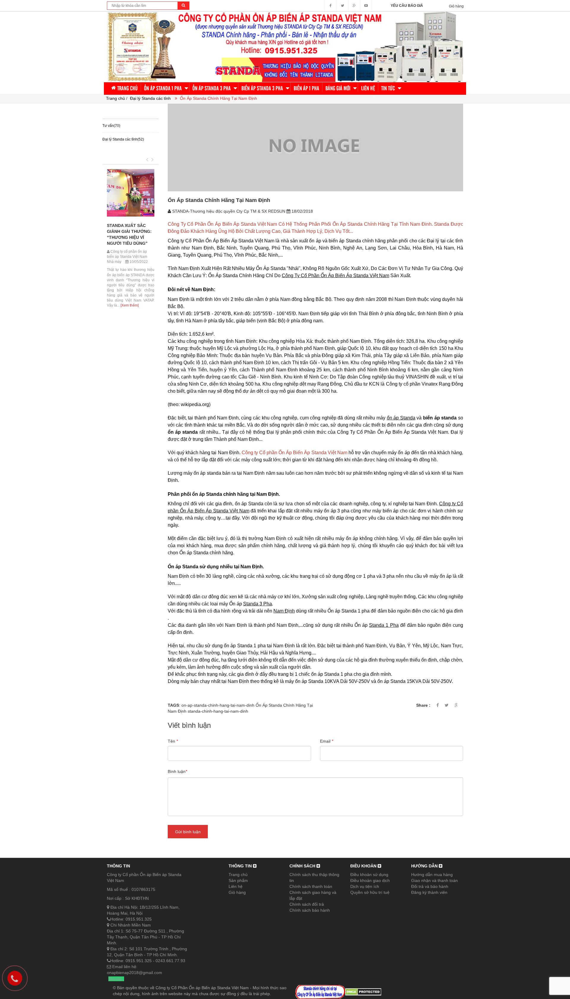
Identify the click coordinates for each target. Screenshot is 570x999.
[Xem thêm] (129, 305)
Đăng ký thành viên (429, 892)
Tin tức (111, 156)
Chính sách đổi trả (306, 904)
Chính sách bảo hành (309, 910)
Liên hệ (236, 886)
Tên (173, 741)
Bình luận (177, 771)
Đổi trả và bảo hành (429, 886)
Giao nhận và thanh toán (434, 880)
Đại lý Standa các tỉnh (150, 98)
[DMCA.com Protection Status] (363, 991)
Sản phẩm (238, 880)
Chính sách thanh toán (310, 886)
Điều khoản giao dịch (370, 880)
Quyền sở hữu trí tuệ (370, 892)
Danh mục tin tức (127, 111)
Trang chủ (238, 874)
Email (326, 741)
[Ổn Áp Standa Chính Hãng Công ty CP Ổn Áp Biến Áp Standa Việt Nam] (285, 46)
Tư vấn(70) (111, 126)
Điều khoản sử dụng (369, 874)
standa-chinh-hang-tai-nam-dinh (218, 711)
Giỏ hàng (237, 892)
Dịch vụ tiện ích (364, 886)
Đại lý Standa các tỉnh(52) (123, 139)
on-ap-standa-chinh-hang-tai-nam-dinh (217, 705)
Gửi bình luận (188, 831)
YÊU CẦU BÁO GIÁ (407, 6)
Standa (115, 978)
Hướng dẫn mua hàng (432, 874)
